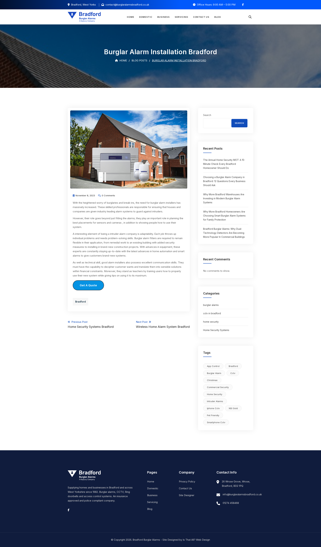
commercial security (218, 387)
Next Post (163, 324)
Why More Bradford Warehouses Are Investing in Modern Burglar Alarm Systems (223, 198)
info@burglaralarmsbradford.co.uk (242, 494)
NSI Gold (233, 408)
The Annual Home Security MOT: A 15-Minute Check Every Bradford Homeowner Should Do (224, 163)
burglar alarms (211, 305)
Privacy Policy (187, 481)
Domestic (145, 17)
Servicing (181, 17)
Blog (217, 17)
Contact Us (201, 17)
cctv (232, 373)
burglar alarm (214, 373)
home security (211, 321)
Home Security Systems (216, 330)
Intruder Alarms (215, 401)
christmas (212, 380)
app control (213, 366)
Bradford (80, 301)
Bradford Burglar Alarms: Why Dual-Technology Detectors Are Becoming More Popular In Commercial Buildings (224, 232)
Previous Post (91, 324)
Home (130, 17)
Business (163, 17)
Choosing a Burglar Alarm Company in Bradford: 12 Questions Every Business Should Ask (224, 181)
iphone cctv (213, 408)
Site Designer (186, 495)
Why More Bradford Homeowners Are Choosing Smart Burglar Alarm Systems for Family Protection (224, 215)
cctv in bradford (212, 313)
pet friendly (213, 415)
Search (207, 115)
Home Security (214, 394)
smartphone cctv (216, 422)
